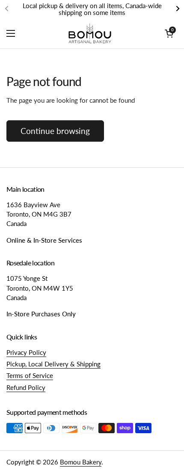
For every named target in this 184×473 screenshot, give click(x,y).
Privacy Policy (26, 352)
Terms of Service (29, 375)
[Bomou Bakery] (90, 33)
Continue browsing (55, 131)
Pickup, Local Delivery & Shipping (53, 364)
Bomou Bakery (80, 462)
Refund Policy (25, 387)
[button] (169, 33)
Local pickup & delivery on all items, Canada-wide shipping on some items (92, 9)
